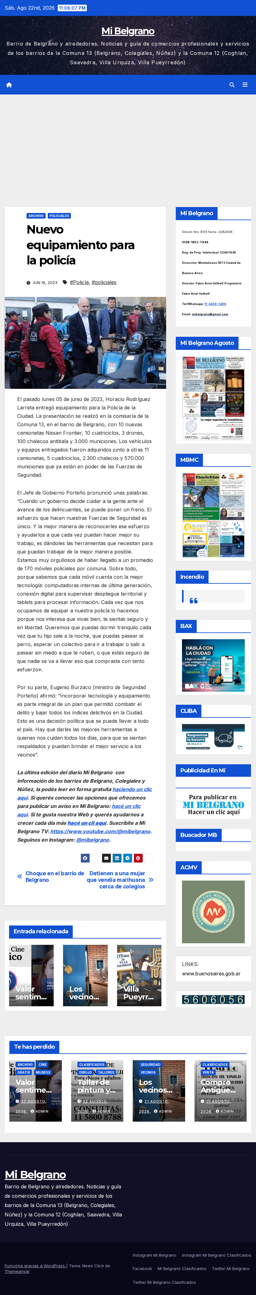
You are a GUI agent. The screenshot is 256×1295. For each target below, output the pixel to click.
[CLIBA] (213, 737)
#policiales (104, 282)
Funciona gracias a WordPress (35, 1265)
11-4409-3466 (215, 304)
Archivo (36, 216)
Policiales (59, 216)
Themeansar (17, 1271)
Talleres (106, 1072)
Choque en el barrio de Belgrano (55, 876)
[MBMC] (213, 515)
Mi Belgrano (127, 31)
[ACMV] (213, 911)
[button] (231, 85)
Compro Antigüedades (220, 1090)
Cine (43, 1064)
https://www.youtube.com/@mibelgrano (100, 831)
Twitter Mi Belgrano (231, 1268)
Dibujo (85, 1072)
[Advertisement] (128, 141)
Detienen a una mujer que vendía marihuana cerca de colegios (116, 879)
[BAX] (213, 665)
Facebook (142, 1268)
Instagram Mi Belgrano (154, 1255)
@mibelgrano (92, 840)
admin (42, 1111)
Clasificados (91, 1064)
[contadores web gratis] (213, 999)
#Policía (79, 282)
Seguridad (150, 1064)
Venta (208, 1072)
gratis (23, 1072)
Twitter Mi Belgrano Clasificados (164, 1282)
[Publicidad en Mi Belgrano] (213, 804)
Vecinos (148, 1072)
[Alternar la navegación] (245, 85)
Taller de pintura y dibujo (93, 1090)
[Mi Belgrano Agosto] (213, 398)
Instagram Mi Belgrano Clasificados (216, 1255)
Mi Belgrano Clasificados (182, 1268)
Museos (43, 1072)
